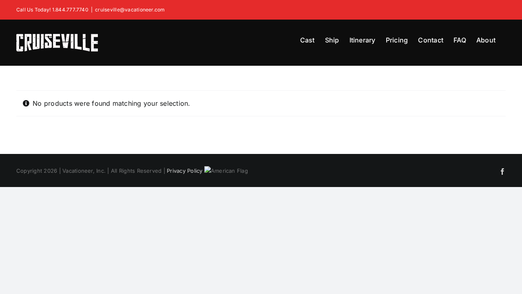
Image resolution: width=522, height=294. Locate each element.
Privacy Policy (184, 170)
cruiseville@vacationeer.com (130, 10)
